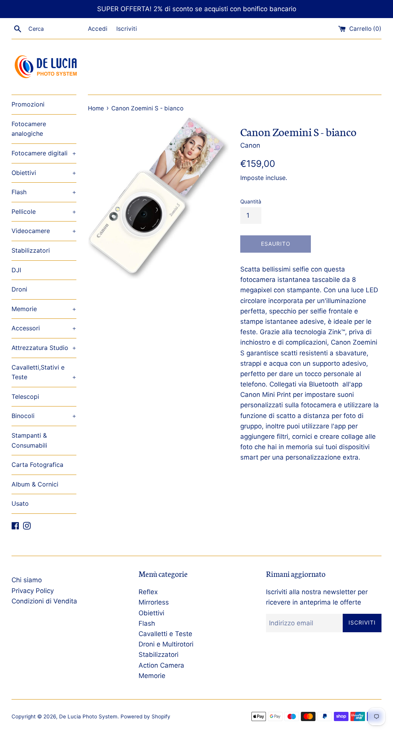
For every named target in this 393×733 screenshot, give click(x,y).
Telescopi (25, 396)
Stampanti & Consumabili (29, 440)
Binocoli (44, 416)
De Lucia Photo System (88, 716)
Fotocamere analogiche (29, 129)
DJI (16, 270)
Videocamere (44, 231)
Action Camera (161, 665)
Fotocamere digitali (44, 153)
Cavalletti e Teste (165, 634)
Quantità (250, 201)
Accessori (44, 328)
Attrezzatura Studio (44, 348)
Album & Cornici (35, 484)
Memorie (44, 309)
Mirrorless (154, 602)
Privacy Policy (33, 591)
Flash (44, 192)
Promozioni (28, 104)
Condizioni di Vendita (44, 601)
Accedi (97, 28)
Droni (19, 289)
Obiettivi (44, 173)
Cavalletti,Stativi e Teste (44, 372)
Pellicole (44, 211)
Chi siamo (27, 580)
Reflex (148, 592)
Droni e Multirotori (166, 644)
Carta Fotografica (37, 464)
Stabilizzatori (31, 250)
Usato (20, 503)
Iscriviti (126, 28)
